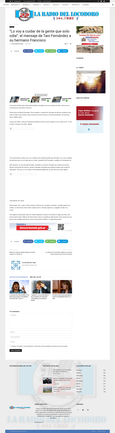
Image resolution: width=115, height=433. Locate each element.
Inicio (11, 24)
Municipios (14, 4)
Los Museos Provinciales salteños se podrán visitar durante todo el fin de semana (58, 253)
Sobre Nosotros (47, 1)
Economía (85, 4)
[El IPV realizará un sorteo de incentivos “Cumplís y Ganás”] (47, 390)
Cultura (65, 4)
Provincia (25, 4)
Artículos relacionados (19, 277)
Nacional (36, 4)
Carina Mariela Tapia (17, 43)
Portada (40, 1)
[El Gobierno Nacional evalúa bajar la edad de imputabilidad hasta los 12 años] (62, 286)
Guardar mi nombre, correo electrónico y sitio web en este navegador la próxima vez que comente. (39, 346)
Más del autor (35, 277)
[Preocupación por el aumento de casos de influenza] (47, 372)
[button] (113, 5)
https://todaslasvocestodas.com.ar (29, 265)
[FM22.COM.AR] (57, 14)
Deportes (75, 4)
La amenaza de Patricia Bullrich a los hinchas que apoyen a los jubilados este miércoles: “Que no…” (19, 296)
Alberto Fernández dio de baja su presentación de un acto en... (62, 380)
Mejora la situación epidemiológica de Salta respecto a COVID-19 (22, 253)
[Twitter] (101, 1)
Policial (55, 4)
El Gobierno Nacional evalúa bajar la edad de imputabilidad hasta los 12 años (61, 296)
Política (46, 4)
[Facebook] (98, 1)
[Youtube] (104, 1)
